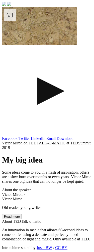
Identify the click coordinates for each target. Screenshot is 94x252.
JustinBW (44, 247)
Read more (12, 216)
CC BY (61, 247)
